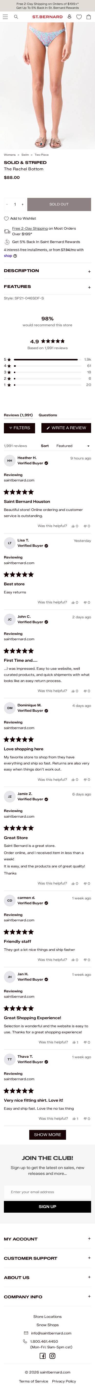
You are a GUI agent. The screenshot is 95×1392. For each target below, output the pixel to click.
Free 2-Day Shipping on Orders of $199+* (48, 4)
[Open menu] (5, 17)
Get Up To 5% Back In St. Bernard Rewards (47, 8)
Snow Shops (48, 1325)
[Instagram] (52, 1356)
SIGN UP (47, 1206)
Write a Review (71, 429)
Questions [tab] (48, 416)
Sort (45, 446)
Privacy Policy (64, 1381)
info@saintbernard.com (51, 1333)
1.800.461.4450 (44, 1342)
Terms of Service (33, 1381)
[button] (47, 359)
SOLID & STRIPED (25, 162)
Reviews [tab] (18, 416)
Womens (10, 154)
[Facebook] (43, 1356)
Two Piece (42, 154)
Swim (25, 154)
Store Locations (47, 1316)
